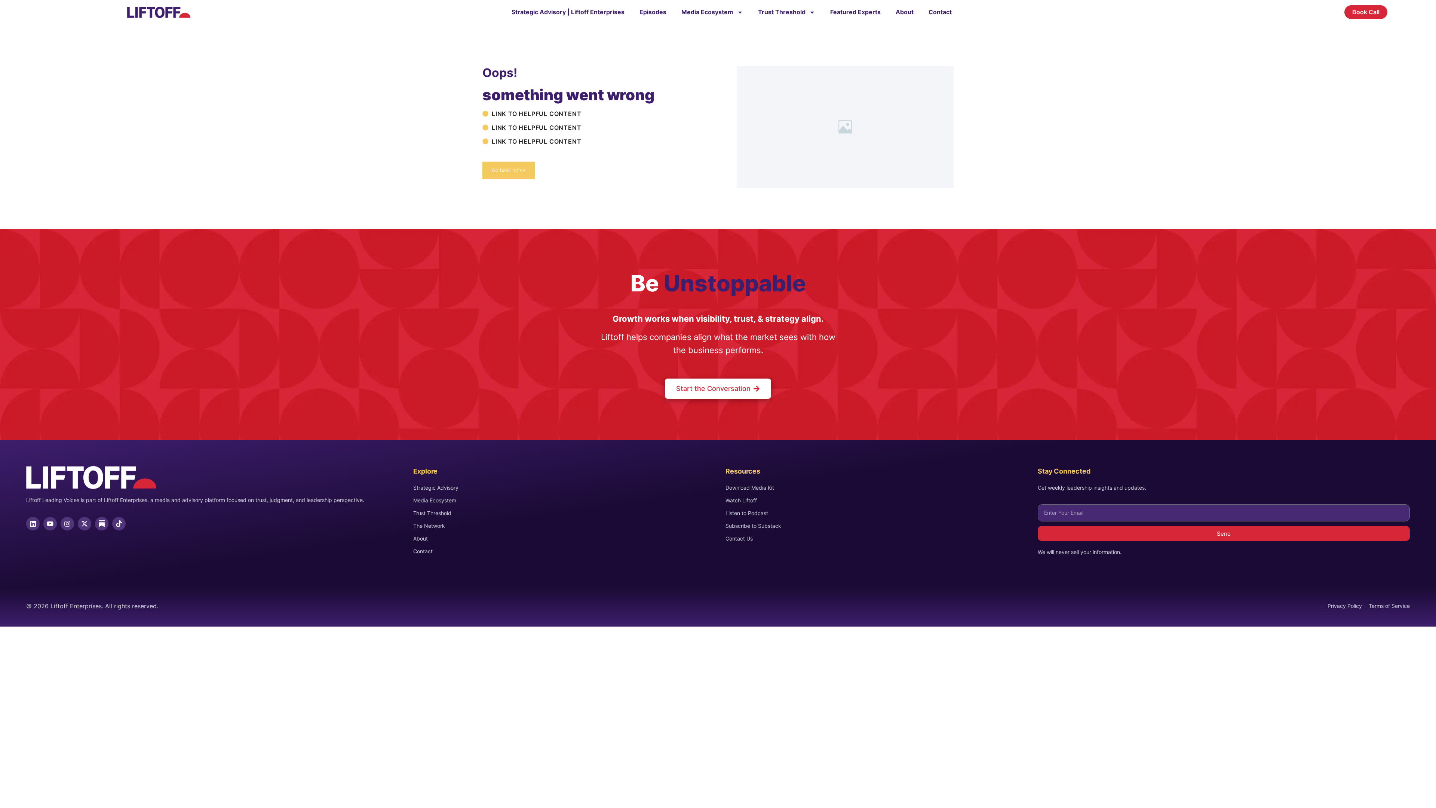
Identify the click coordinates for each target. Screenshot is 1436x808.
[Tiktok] (119, 523)
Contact (940, 12)
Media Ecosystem (707, 12)
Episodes (652, 12)
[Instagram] (67, 523)
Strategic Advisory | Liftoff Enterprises (568, 12)
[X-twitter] (84, 523)
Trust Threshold (782, 12)
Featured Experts (855, 12)
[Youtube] (50, 523)
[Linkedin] (33, 523)
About (905, 12)
